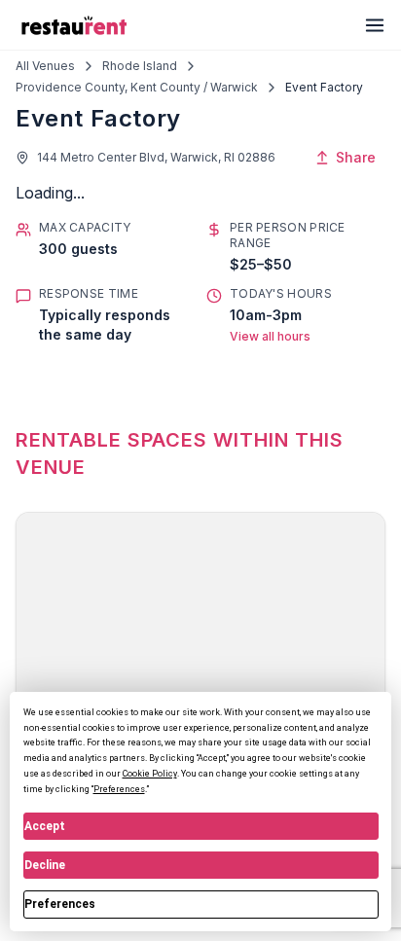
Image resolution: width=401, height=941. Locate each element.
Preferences (59, 904)
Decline (44, 865)
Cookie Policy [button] (150, 773)
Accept (44, 826)
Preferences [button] (119, 789)
